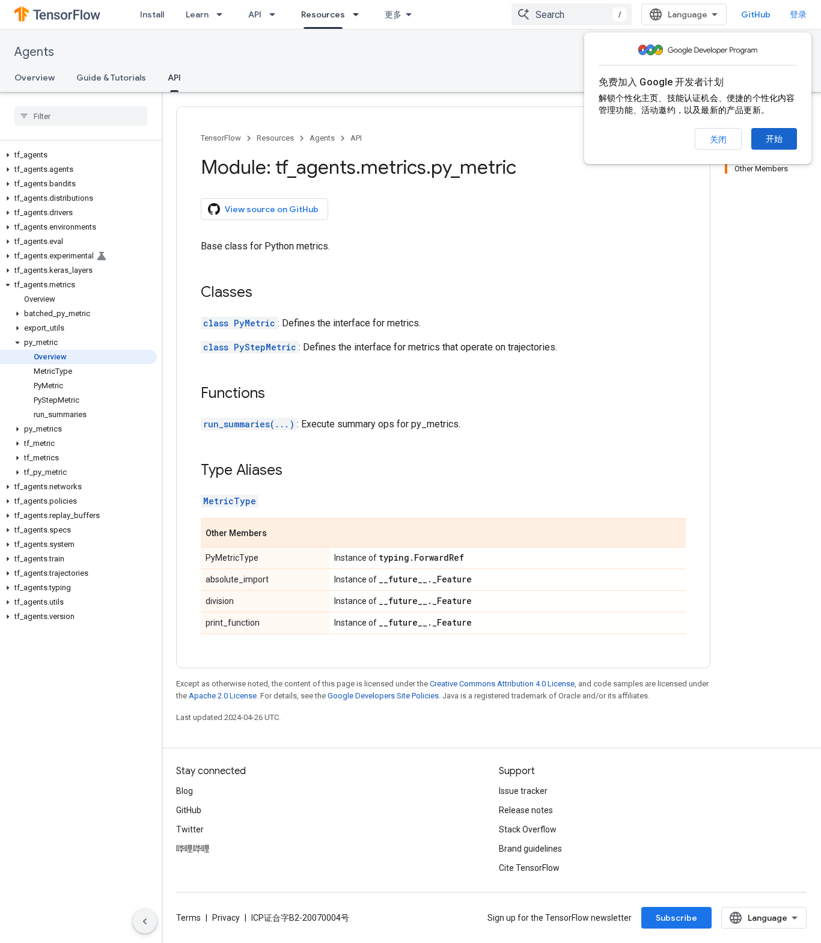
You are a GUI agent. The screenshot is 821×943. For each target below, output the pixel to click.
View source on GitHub (272, 209)
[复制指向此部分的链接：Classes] (264, 293)
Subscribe (676, 917)
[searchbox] (80, 116)
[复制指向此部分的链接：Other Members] (279, 533)
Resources (323, 14)
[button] (78, 155)
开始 (774, 138)
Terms (188, 918)
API (254, 14)
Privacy (226, 918)
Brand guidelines (530, 848)
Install (152, 14)
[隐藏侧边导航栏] (145, 921)
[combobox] (571, 14)
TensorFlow (221, 137)
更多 (393, 14)
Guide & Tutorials (111, 77)
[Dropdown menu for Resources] (359, 14)
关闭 (718, 139)
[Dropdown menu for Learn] (223, 14)
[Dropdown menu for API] (275, 14)
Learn (197, 14)
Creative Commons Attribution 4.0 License (502, 683)
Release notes (526, 810)
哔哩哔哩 (193, 848)
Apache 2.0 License (223, 695)
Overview (34, 77)
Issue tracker (523, 791)
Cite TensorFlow (529, 868)
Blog (184, 791)
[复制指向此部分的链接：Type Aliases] (294, 471)
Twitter (190, 829)
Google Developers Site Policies (383, 695)
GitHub (756, 14)
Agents (34, 52)
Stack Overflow (528, 829)
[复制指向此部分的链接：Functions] (277, 394)
